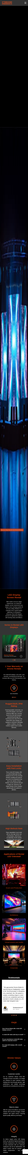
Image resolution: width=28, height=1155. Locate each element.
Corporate (14, 968)
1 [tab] (12, 697)
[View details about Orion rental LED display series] (21, 656)
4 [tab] (16, 1015)
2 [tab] (13, 1015)
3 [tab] (15, 697)
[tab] (12, 697)
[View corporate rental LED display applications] (14, 956)
